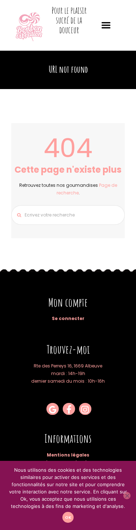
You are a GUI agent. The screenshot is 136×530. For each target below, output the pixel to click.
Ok (68, 517)
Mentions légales (68, 455)
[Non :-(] (127, 495)
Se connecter (68, 318)
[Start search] (16, 215)
